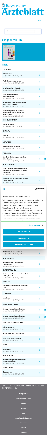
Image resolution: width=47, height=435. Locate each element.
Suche (23, 413)
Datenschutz (23, 432)
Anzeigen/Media (23, 394)
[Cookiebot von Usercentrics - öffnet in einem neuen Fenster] (34, 189)
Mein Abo (23, 403)
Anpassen (22, 238)
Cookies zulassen (23, 232)
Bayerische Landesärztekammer (23, 418)
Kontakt (23, 408)
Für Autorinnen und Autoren (23, 398)
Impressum (23, 423)
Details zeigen (34, 225)
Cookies (23, 428)
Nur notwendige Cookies (23, 244)
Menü (39, 21)
